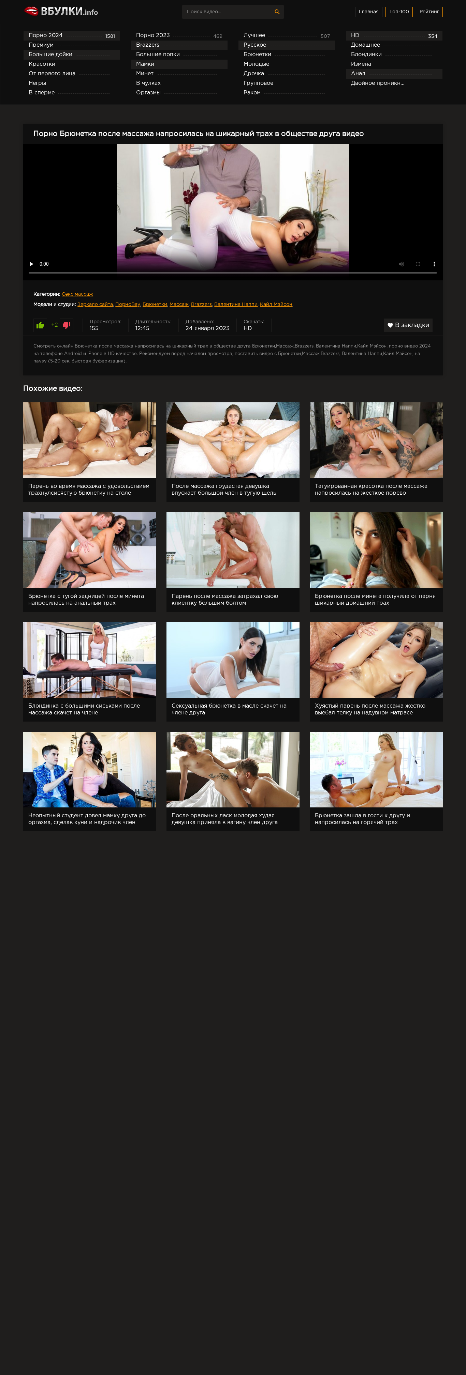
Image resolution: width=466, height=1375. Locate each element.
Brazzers (201, 305)
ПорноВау (127, 305)
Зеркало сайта (95, 305)
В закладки (408, 325)
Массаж (179, 305)
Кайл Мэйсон (276, 305)
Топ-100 (399, 12)
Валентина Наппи (236, 305)
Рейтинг (429, 12)
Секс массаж (77, 294)
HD (248, 328)
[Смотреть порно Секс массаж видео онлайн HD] (83, 12)
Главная (369, 12)
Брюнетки (155, 305)
